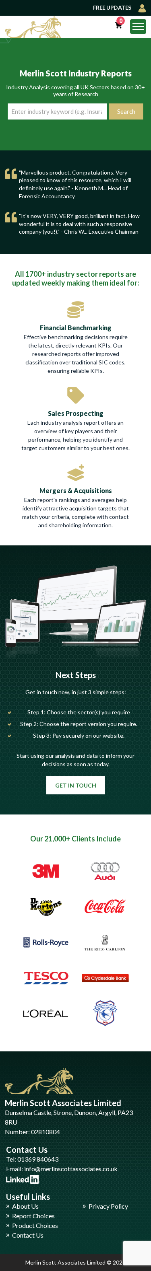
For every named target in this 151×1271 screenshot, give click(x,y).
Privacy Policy (108, 1206)
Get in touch (75, 785)
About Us (25, 1206)
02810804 (45, 1131)
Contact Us (27, 1235)
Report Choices (33, 1216)
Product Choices (35, 1225)
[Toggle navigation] (138, 26)
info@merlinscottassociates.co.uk (71, 1168)
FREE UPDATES (112, 7)
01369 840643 (37, 1159)
